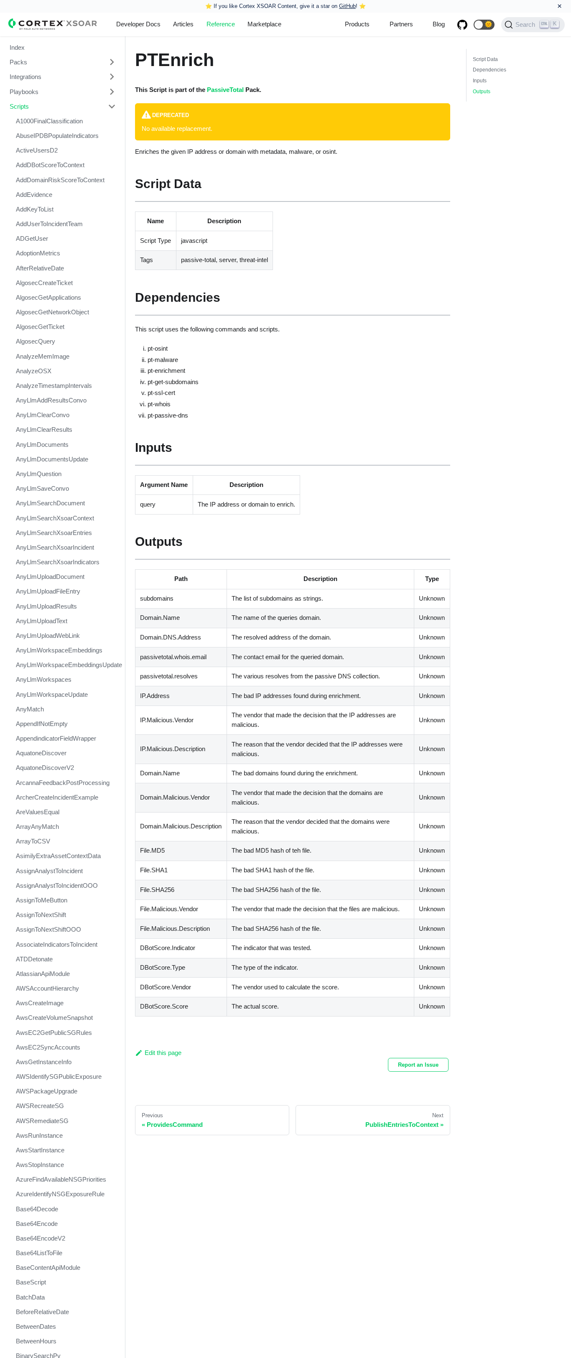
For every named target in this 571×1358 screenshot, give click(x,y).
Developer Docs (138, 24)
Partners (401, 24)
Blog (439, 24)
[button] (484, 25)
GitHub (347, 6)
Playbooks (24, 91)
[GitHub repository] (462, 24)
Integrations (25, 76)
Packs (18, 62)
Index (17, 47)
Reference (220, 24)
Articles (183, 24)
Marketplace (264, 24)
